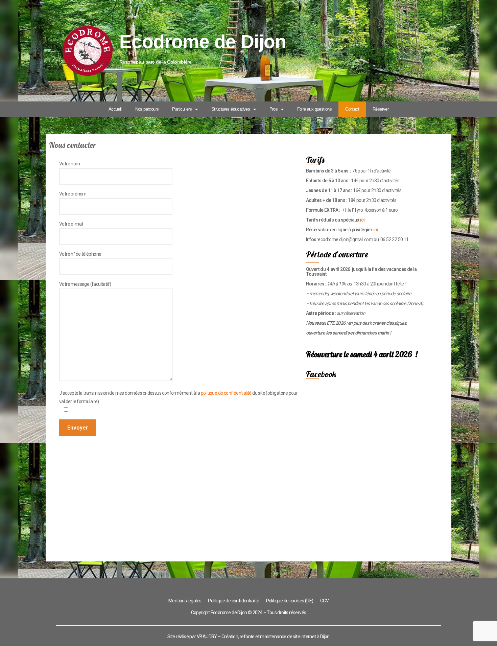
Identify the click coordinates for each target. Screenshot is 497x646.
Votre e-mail (71, 224)
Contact (352, 109)
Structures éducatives (230, 109)
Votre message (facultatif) (85, 284)
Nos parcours (147, 109)
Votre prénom (73, 194)
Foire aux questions (314, 109)
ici (362, 220)
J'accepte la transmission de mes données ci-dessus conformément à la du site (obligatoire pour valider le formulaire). (178, 397)
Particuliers (182, 109)
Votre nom (69, 163)
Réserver (380, 109)
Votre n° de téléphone (80, 254)
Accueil (115, 109)
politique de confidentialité (226, 393)
